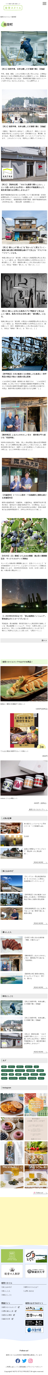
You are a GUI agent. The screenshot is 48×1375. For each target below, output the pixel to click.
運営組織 (22, 1367)
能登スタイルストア (9, 1307)
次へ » (44, 640)
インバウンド (20, 1070)
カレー (41, 1078)
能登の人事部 (7, 1315)
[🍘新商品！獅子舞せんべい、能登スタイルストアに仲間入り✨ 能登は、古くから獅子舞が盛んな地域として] (11, 1104)
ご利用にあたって (11, 1367)
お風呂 (26, 1074)
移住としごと (7, 1295)
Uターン (20, 1066)
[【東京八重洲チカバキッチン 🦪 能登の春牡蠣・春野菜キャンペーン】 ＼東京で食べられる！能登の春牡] (36, 1152)
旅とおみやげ (7, 1287)
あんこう (28, 1066)
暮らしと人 (6, 1291)
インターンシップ (7, 1070)
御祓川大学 (6, 1319)
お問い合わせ (29, 1291)
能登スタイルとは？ (31, 1287)
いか (36, 1066)
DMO (3, 1066)
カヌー (42, 1074)
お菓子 (18, 1074)
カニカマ (34, 1074)
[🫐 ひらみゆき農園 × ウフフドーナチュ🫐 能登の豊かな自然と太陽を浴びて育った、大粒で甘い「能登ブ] (11, 1128)
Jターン (11, 1066)
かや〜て (22, 1078)
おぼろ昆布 (31, 1070)
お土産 (4, 1074)
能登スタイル (5, 17)
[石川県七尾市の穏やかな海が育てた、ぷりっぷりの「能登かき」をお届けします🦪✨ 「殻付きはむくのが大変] (11, 1152)
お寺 (11, 1074)
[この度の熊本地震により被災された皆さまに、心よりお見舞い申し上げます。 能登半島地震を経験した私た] (36, 1128)
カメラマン (13, 1078)
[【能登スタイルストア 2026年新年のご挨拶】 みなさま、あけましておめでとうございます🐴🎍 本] (11, 1176)
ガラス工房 (32, 1078)
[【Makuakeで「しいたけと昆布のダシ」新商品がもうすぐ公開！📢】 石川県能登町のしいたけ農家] (36, 1176)
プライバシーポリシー (35, 1367)
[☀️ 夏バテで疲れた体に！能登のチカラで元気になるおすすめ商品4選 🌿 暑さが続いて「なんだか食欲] (36, 1104)
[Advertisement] (24, 1221)
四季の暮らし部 (7, 1311)
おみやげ (40, 1070)
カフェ (4, 1078)
